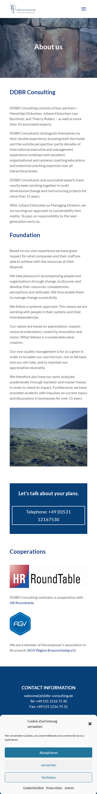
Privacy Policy (54, 787)
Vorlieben (49, 777)
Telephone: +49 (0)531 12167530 (48, 515)
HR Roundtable (22, 603)
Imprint (69, 787)
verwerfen (48, 765)
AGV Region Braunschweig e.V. (51, 650)
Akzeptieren (48, 753)
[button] (90, 724)
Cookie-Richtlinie (33, 787)
